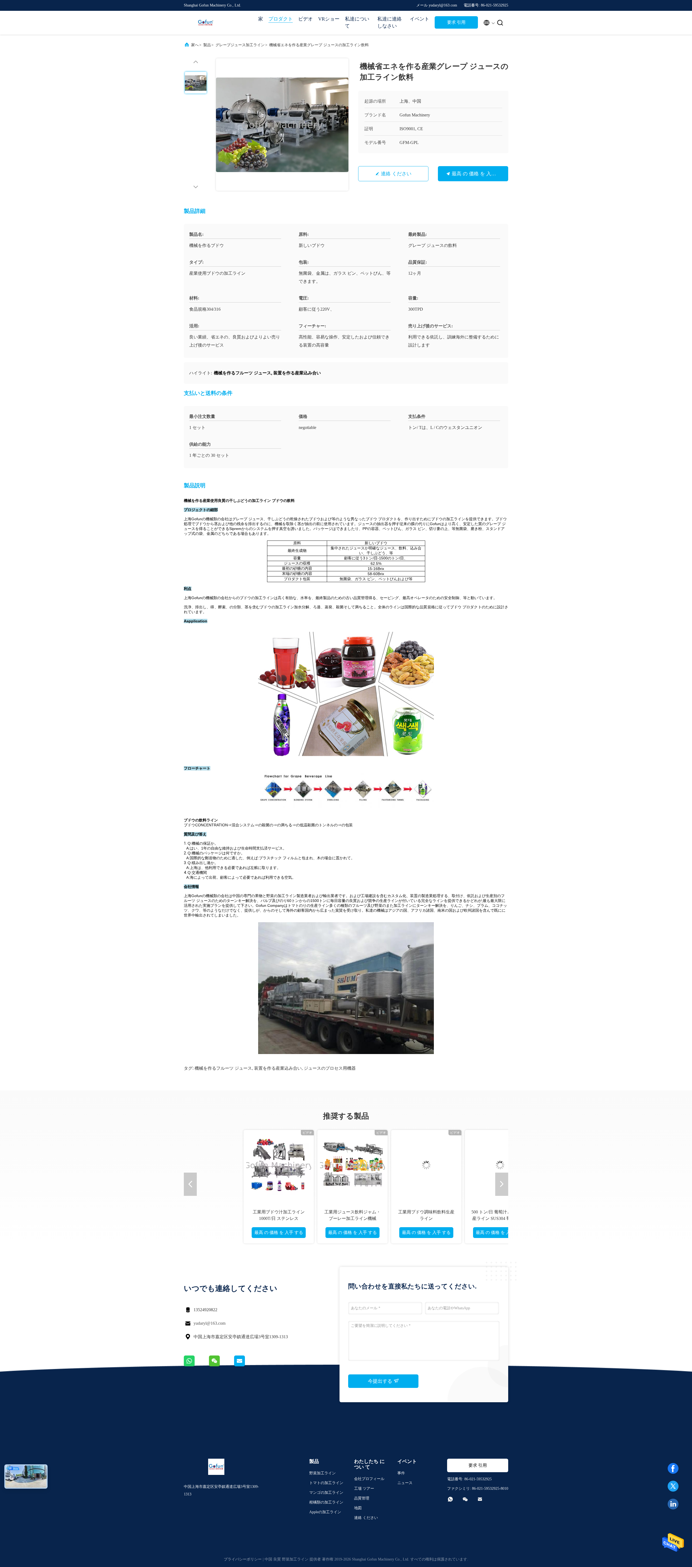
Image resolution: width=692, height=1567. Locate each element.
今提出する (381, 1381)
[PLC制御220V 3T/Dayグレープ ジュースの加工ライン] (353, 1165)
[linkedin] (673, 1504)
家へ (195, 45)
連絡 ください (396, 173)
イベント (419, 19)
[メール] (246, 1365)
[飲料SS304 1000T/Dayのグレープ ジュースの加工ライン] (279, 1165)
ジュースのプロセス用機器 (330, 1068)
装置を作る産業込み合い (278, 1068)
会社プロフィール (369, 1479)
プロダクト (280, 19)
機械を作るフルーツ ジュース (223, 1068)
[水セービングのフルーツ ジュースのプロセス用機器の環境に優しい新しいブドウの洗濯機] (500, 1165)
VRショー (329, 19)
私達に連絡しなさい (389, 22)
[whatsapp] (196, 1365)
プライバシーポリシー (243, 1559)
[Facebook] (673, 1468)
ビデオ (305, 19)
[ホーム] (205, 23)
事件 (401, 1473)
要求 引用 (456, 22)
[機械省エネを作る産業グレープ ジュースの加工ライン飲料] (282, 124)
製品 (207, 45)
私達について (357, 22)
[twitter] (673, 1486)
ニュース (404, 1483)
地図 (358, 1508)
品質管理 (361, 1498)
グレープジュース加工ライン (240, 45)
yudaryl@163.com (209, 1323)
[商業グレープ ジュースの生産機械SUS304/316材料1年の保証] (426, 1165)
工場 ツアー (364, 1489)
